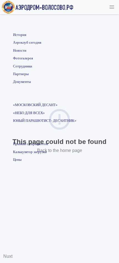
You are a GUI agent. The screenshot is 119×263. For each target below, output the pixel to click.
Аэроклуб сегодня (27, 42)
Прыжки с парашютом (30, 144)
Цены (17, 160)
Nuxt (7, 256)
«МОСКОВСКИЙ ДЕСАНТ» (35, 105)
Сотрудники (22, 66)
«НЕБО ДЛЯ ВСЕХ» (29, 113)
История (19, 35)
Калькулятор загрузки (30, 152)
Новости (19, 50)
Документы (22, 82)
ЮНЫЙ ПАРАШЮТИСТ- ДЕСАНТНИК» (44, 121)
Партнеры (21, 74)
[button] (112, 7)
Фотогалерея (23, 58)
